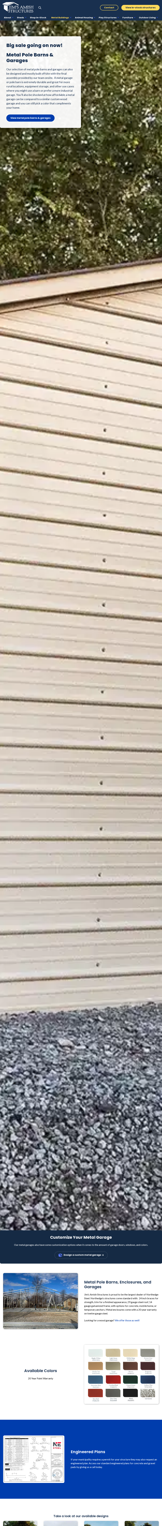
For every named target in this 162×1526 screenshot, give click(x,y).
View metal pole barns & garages (30, 118)
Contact (109, 7)
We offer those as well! (127, 1320)
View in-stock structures (140, 7)
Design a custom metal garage (82, 1255)
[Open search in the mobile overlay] (39, 7)
